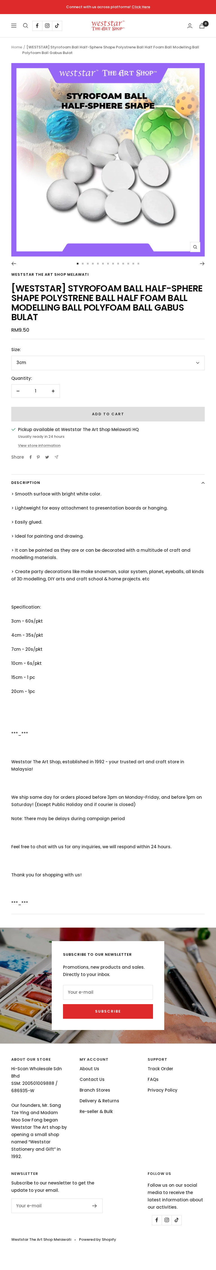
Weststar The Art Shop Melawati (50, 274)
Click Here (141, 7)
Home (16, 47)
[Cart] (202, 25)
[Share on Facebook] (31, 457)
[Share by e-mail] (56, 457)
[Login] (189, 25)
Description (25, 482)
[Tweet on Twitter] (47, 457)
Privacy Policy (162, 1090)
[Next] (202, 264)
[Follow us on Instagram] (47, 26)
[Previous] (13, 264)
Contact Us (92, 1079)
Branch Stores (95, 1090)
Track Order (160, 1069)
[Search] (25, 25)
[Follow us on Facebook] (37, 26)
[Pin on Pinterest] (38, 457)
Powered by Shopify (97, 1239)
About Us (89, 1069)
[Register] (94, 1206)
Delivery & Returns (99, 1101)
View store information (39, 445)
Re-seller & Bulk (96, 1111)
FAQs (153, 1079)
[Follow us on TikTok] (57, 26)
